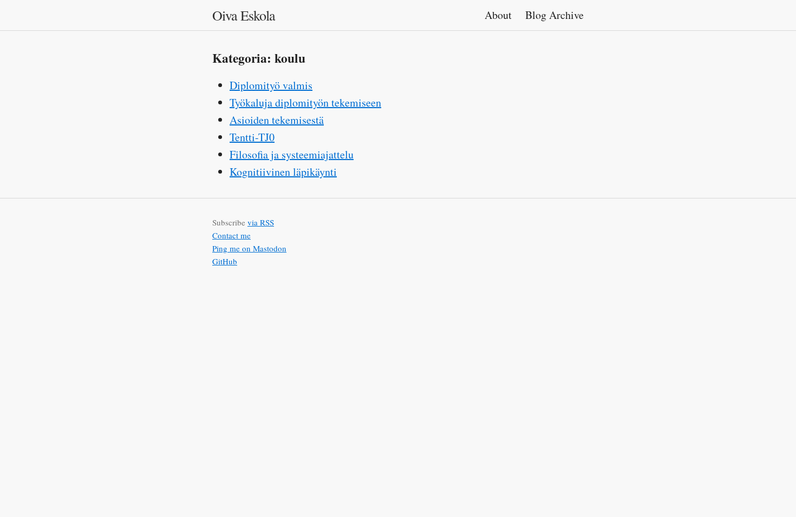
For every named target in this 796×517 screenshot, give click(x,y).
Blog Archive (554, 15)
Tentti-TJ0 (252, 137)
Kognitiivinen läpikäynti (283, 171)
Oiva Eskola (243, 15)
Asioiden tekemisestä (277, 119)
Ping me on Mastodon (249, 248)
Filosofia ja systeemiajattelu (292, 154)
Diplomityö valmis (271, 85)
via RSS (260, 222)
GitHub (224, 261)
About (499, 15)
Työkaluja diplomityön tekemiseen (305, 102)
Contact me (231, 235)
